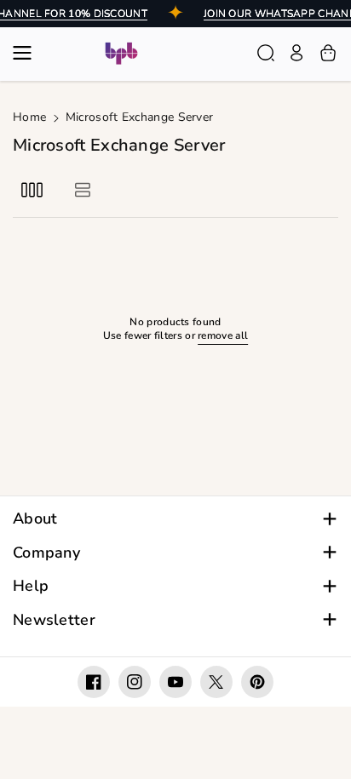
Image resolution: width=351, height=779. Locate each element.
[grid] (32, 189)
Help (31, 586)
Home (29, 117)
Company (46, 553)
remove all (223, 335)
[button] (27, 52)
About (35, 519)
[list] (82, 189)
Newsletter (54, 620)
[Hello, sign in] (296, 52)
